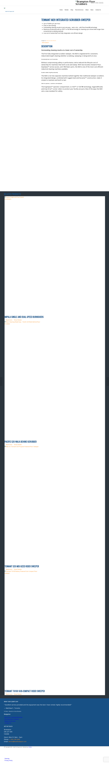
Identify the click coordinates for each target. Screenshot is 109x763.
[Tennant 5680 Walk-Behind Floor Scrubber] (1, 381)
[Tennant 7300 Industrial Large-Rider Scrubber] (108, 381)
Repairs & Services (10, 721)
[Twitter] (5, 753)
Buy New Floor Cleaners (12, 719)
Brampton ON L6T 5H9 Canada (8, 732)
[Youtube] (5, 755)
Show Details (18, 320)
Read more (9, 320)
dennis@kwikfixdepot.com (17, 741)
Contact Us (8, 723)
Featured (48, 40)
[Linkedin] (5, 751)
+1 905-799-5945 (14, 739)
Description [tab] (45, 42)
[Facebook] (5, 749)
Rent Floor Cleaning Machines (13, 717)
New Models (53, 40)
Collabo (30, 747)
